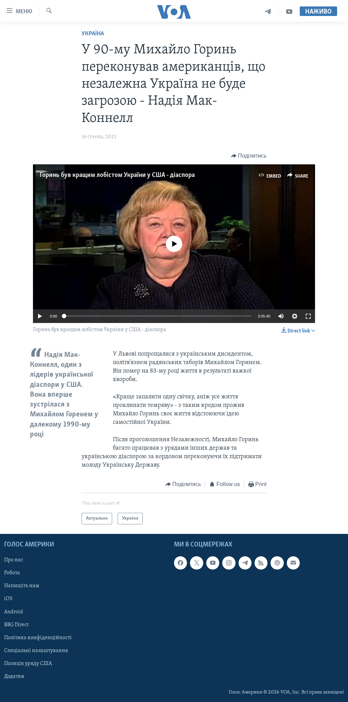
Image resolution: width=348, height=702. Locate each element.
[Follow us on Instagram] (228, 562)
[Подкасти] (277, 562)
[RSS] (261, 562)
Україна (93, 34)
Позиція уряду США (28, 663)
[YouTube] (289, 11)
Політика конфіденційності (38, 638)
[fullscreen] (308, 316)
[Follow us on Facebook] (180, 562)
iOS (8, 599)
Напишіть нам (21, 586)
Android (13, 612)
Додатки (14, 676)
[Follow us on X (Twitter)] (196, 562)
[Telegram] (268, 11)
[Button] (249, 155)
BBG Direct (16, 625)
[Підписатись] (293, 562)
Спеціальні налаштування (36, 650)
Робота (12, 573)
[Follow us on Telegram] (245, 562)
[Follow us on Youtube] (212, 562)
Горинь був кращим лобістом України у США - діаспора (117, 175)
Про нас (13, 560)
